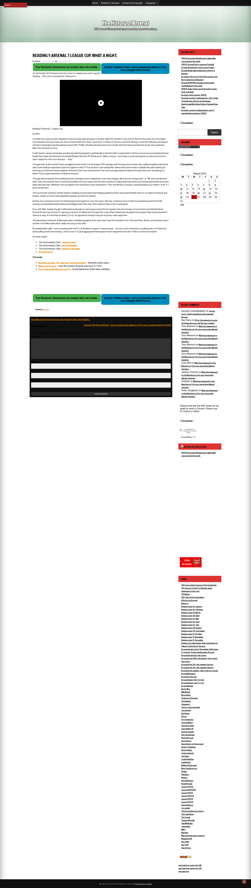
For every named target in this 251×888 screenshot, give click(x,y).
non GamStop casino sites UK (189, 865)
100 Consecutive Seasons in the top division (199, 585)
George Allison (187, 722)
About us (184, 603)
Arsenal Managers (188, 673)
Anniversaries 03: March (190, 612)
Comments (185, 704)
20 (199, 193)
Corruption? (186, 710)
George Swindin (187, 731)
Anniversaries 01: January (191, 606)
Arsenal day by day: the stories (193, 655)
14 (204, 189)
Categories (151, 3)
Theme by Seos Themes (143, 884)
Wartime (184, 832)
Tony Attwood (65, 61)
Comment (36, 337)
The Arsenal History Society (192, 811)
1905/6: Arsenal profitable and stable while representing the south (198, 454)
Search (214, 132)
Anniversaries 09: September (193, 630)
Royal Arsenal (186, 783)
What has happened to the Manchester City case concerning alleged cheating (199, 329)
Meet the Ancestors (189, 768)
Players (184, 777)
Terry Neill (185, 808)
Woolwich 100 (186, 838)
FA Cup (184, 716)
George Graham (187, 725)
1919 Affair (185, 594)
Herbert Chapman (188, 747)
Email (34, 371)
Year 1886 (185, 841)
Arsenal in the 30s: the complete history (197, 664)
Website (35, 381)
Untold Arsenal (45, 251)
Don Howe (185, 713)
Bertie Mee (185, 689)
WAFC (183, 829)
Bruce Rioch (186, 695)
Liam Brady (185, 762)
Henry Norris (186, 740)
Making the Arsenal (47, 266)
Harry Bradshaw (187, 734)
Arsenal (46, 309)
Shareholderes (187, 805)
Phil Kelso (185, 774)
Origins (184, 771)
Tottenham (185, 826)
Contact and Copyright (132, 3)
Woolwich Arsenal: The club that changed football (62, 262)
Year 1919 (185, 844)
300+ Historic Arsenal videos (192, 597)
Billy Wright (185, 692)
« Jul (181, 204)
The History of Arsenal (125, 23)
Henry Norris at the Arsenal (192, 744)
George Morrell (187, 728)
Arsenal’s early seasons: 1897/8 (193, 95)
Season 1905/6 (187, 792)
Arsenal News (186, 437)
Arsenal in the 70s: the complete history (197, 667)
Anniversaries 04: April (190, 615)
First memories (187, 719)
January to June (69, 242)
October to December (70, 248)
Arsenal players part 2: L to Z (192, 682)
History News (186, 750)
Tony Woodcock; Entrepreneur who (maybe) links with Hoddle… (60, 319)
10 (181, 189)
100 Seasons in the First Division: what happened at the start (196, 590)
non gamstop (183, 871)
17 (181, 193)
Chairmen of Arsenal (189, 698)
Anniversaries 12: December (192, 640)
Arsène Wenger (187, 685)
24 (181, 197)
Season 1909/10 (187, 795)
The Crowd (185, 817)
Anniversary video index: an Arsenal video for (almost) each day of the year (199, 645)
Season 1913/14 (187, 786)
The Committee (187, 814)
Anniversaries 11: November (192, 637)
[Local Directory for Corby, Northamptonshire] (185, 857)
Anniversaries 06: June (190, 621)
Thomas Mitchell (187, 820)
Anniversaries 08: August (191, 627)
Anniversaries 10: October (191, 634)
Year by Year (186, 847)
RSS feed (203, 446)
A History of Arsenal (110, 3)
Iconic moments (187, 753)
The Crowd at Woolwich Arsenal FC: (54, 269)
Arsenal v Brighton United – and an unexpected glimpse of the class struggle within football (127, 325)
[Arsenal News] (186, 122)
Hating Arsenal (187, 737)
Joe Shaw (185, 756)
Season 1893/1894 (188, 789)
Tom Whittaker (187, 823)
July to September (69, 245)
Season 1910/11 (187, 799)
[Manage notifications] (244, 881)
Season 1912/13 (187, 802)
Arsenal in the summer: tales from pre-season (199, 670)
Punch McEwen (187, 780)
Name (35, 362)
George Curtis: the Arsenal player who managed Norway (198, 314)
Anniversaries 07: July (190, 624)
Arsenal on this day (189, 676)
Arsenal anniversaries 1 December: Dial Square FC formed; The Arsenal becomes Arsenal (199, 651)
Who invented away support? (193, 835)
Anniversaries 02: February (192, 609)
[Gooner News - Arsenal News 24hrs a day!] (186, 164)
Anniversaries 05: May (190, 618)
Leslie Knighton (187, 759)
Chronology (186, 701)
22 (210, 193)
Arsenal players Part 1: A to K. (192, 679)
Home (95, 3)
